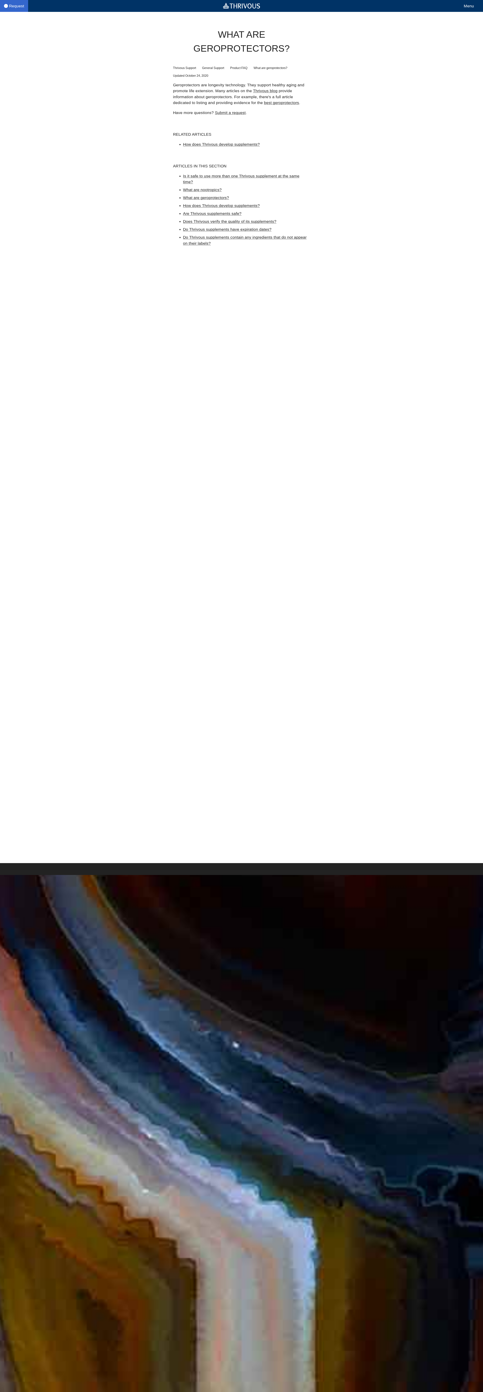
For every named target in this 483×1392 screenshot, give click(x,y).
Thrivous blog (265, 91)
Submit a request (230, 112)
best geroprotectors (281, 102)
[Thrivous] (241, 6)
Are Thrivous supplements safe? (212, 213)
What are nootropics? (202, 190)
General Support (213, 68)
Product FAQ (238, 68)
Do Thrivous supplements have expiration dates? (227, 229)
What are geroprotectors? (206, 197)
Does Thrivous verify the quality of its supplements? (229, 221)
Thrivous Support (184, 68)
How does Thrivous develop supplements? (221, 144)
